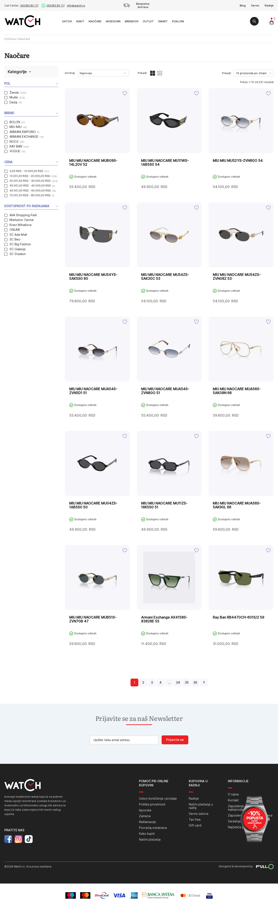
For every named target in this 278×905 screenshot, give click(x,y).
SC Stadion (18, 254)
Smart (163, 21)
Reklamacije (147, 822)
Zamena (145, 816)
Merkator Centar (22, 220)
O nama (233, 794)
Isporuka (145, 810)
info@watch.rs (76, 5)
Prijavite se (175, 740)
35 (187, 682)
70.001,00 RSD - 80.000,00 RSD (30, 195)
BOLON (15, 122)
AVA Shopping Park (23, 215)
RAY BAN (16, 146)
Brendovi (131, 21)
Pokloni (178, 21)
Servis (255, 5)
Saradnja (234, 821)
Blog (243, 5)
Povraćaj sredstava (153, 828)
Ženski (14, 92)
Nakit (80, 21)
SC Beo (15, 239)
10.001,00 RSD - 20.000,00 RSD (30, 176)
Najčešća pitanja (240, 827)
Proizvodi (55, 21)
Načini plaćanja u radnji (201, 806)
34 (178, 682)
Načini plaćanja (150, 839)
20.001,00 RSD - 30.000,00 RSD (30, 180)
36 (195, 682)
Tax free (195, 819)
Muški (14, 97)
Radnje (269, 5)
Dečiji (13, 102)
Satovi (67, 21)
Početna (10, 39)
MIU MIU (16, 127)
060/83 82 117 (29, 5)
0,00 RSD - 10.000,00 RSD (26, 171)
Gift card (195, 825)
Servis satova (198, 813)
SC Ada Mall (18, 234)
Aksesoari (113, 21)
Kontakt (233, 800)
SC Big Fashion (20, 244)
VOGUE (15, 151)
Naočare (95, 21)
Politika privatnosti (152, 804)
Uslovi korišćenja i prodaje (158, 798)
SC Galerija (17, 249)
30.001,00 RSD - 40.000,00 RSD (30, 185)
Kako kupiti (147, 833)
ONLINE (15, 229)
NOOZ (14, 141)
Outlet (148, 21)
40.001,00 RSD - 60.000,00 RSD (30, 190)
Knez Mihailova (20, 225)
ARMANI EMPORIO (23, 132)
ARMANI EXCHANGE (24, 136)
